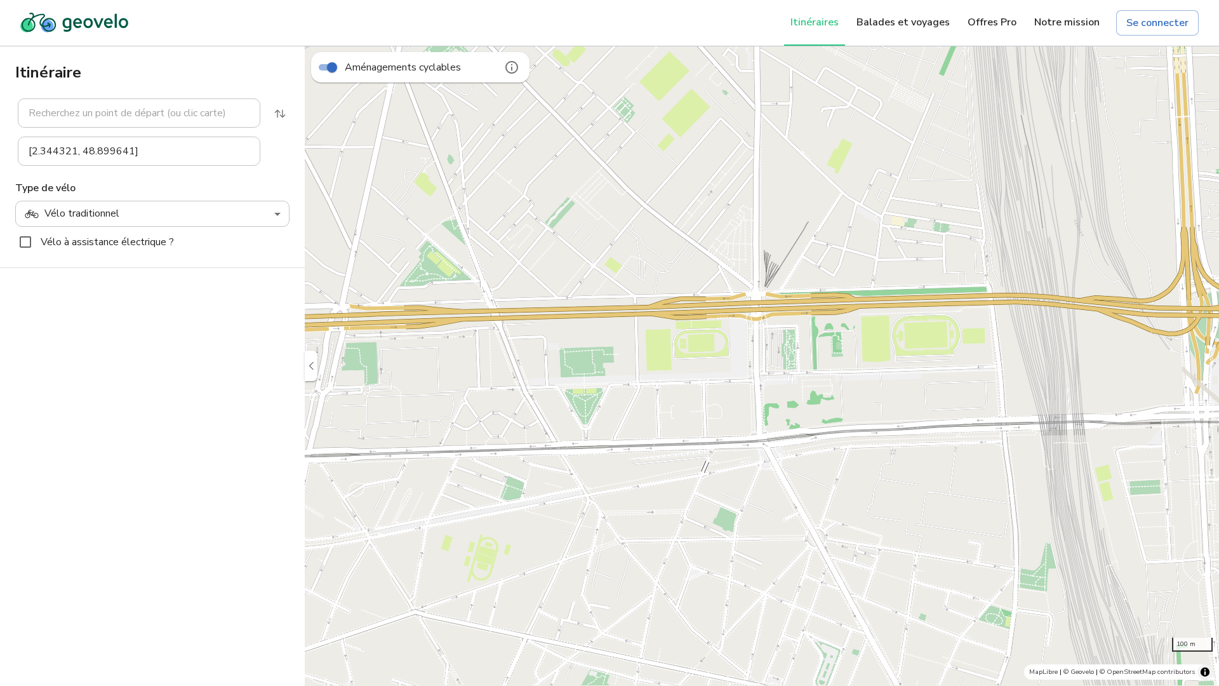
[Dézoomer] (1200, 587)
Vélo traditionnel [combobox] (81, 213)
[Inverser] (280, 113)
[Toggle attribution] (1205, 672)
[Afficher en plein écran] (1200, 491)
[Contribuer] (1200, 460)
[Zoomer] (1200, 555)
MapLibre (1043, 671)
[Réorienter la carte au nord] (1200, 523)
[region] (762, 366)
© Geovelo (1078, 671)
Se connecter (1157, 23)
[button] (131, 113)
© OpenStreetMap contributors (1147, 671)
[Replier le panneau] (311, 366)
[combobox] (139, 113)
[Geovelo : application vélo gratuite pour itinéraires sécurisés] (74, 23)
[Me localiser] (1200, 618)
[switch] (332, 67)
